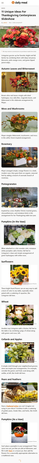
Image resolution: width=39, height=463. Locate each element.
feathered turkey (12, 406)
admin (5, 22)
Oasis (10, 451)
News (3, 8)
